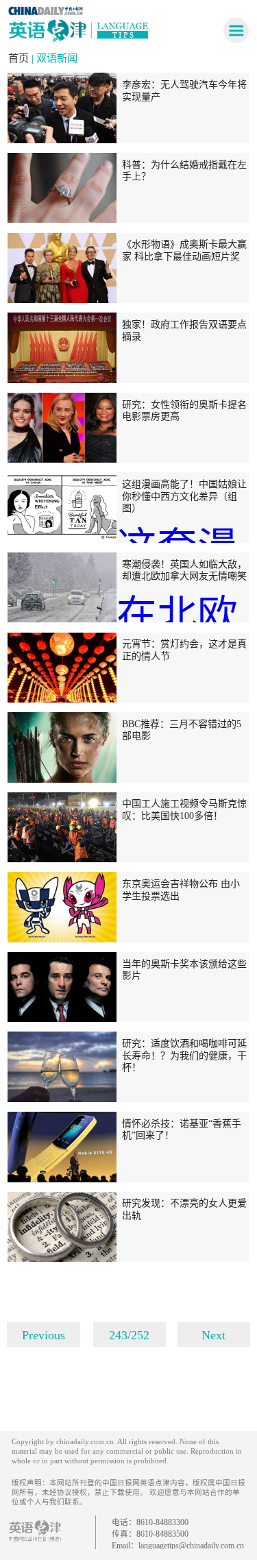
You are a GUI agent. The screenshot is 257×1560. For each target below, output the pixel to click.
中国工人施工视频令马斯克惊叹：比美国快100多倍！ (184, 809)
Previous (43, 1335)
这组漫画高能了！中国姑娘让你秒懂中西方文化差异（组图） (184, 495)
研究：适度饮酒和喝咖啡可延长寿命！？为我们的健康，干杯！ (184, 1055)
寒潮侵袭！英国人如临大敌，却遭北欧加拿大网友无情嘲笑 (184, 570)
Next (213, 1335)
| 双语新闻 (54, 58)
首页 (20, 58)
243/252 (129, 1335)
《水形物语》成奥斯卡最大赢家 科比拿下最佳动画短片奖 (184, 250)
